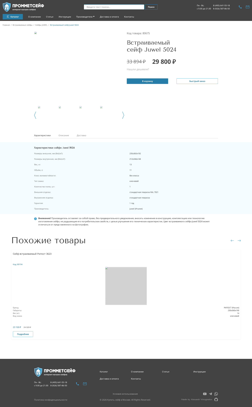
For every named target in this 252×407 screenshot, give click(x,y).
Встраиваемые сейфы (22, 25)
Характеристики (42, 135)
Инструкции (65, 16)
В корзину (147, 81)
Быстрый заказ (197, 81)
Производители (84, 16)
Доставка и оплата (109, 16)
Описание (64, 135)
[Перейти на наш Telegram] (210, 394)
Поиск (151, 7)
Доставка (81, 135)
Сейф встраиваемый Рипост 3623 (32, 253)
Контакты (129, 16)
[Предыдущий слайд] (35, 115)
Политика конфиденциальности (50, 399)
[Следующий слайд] (123, 115)
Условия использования (125, 393)
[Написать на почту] (247, 7)
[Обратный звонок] (240, 7)
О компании (34, 16)
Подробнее (23, 334)
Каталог (104, 371)
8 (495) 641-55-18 (221, 5)
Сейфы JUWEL (41, 25)
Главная (6, 25)
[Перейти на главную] (23, 7)
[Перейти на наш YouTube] (205, 394)
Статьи (49, 16)
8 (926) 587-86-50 (221, 8)
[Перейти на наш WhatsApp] (216, 394)
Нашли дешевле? (138, 69)
